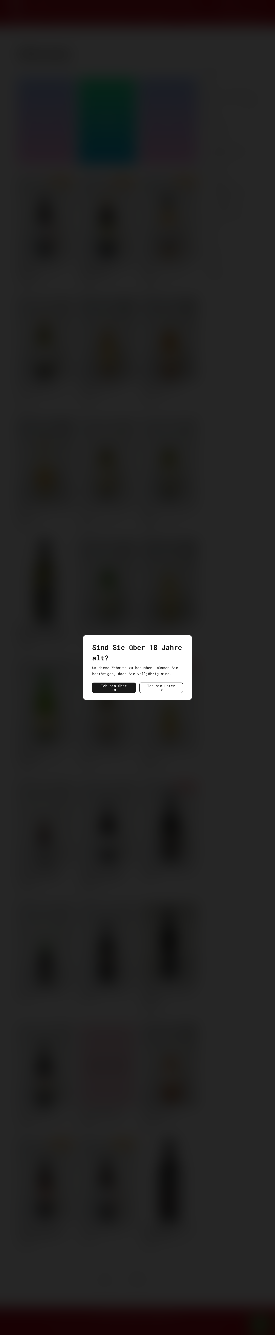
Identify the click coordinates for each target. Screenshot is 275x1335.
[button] (114, 688)
